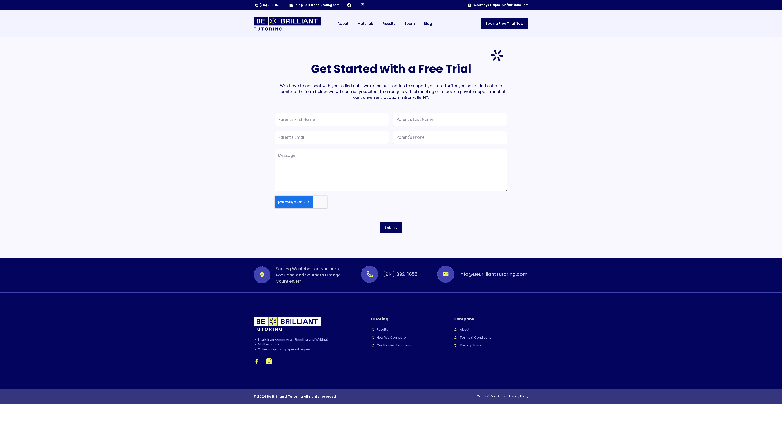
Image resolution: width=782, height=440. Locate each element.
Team (409, 24)
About (342, 24)
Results (389, 24)
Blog (428, 24)
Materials (366, 24)
